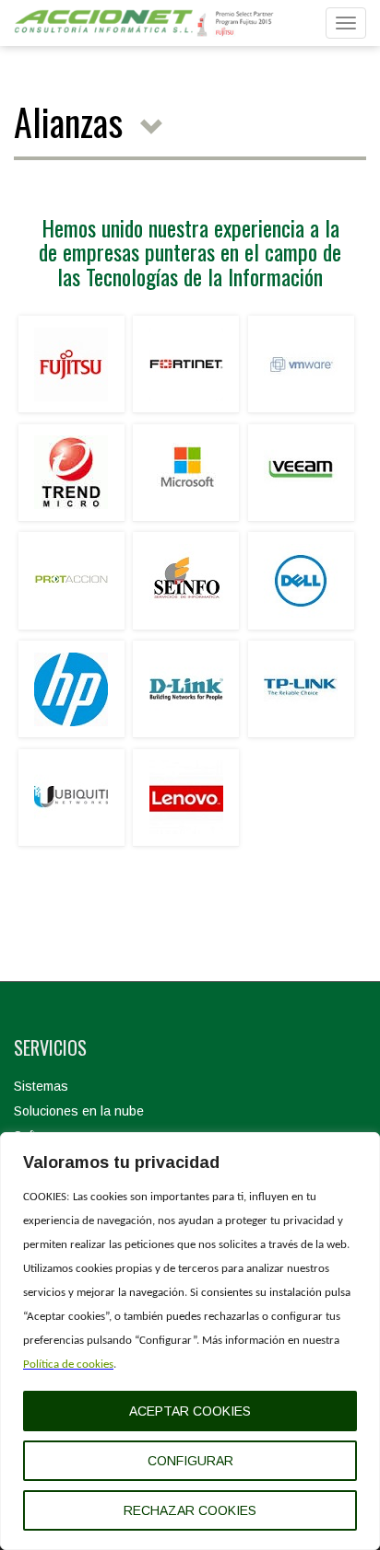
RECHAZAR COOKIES (190, 1510)
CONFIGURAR (190, 1460)
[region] (190, 1341)
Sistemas (41, 1086)
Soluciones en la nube (79, 1111)
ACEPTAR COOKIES (190, 1411)
